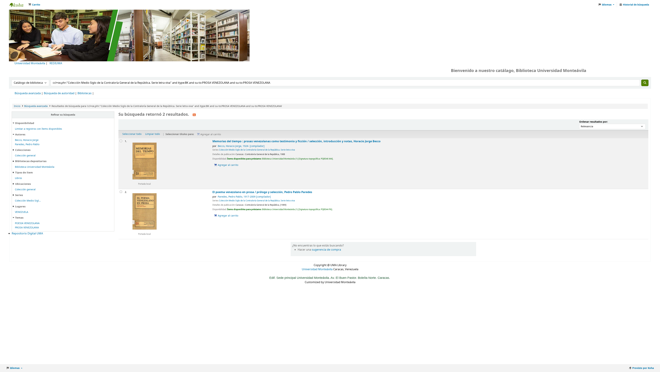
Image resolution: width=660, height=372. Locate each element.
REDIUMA (56, 63)
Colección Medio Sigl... (28, 201)
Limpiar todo (152, 134)
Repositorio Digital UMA (27, 233)
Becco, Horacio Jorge (26, 140)
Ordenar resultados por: (593, 122)
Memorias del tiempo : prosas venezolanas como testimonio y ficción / (296, 141)
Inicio (17, 106)
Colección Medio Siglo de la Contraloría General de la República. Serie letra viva (257, 149)
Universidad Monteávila (29, 63)
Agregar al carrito (227, 165)
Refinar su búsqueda (63, 115)
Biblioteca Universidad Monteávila (18, 4)
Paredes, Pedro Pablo (27, 144)
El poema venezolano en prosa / (262, 192)
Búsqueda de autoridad (59, 93)
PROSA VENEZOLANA (27, 227)
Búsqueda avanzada (28, 93)
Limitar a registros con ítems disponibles (38, 129)
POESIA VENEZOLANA (27, 223)
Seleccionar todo (131, 134)
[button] (34, 5)
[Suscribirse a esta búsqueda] (194, 114)
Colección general (25, 155)
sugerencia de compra (326, 250)
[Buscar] (644, 83)
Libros (18, 178)
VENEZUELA (21, 212)
